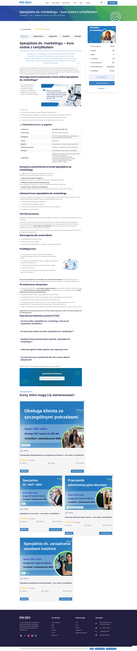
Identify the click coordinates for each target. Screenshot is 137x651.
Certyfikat (65, 36)
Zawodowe (26, 445)
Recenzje (78, 36)
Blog (81, 3)
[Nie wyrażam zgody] (135, 649)
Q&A (76, 625)
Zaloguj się (112, 3)
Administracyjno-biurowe (75, 507)
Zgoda (91, 648)
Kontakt (88, 3)
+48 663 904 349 (104, 631)
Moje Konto (55, 635)
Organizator (53, 36)
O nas (74, 3)
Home (47, 3)
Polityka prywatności (81, 633)
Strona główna (24, 15)
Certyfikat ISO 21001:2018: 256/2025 (62, 157)
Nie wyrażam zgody (99, 648)
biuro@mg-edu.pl (105, 635)
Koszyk (53, 630)
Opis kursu (24, 36)
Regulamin (78, 630)
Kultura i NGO (66, 3)
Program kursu (38, 36)
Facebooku (36, 366)
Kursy (53, 627)
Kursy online (55, 3)
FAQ (76, 622)
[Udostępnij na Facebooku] (105, 88)
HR (23, 503)
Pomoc (77, 627)
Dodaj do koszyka (102, 83)
